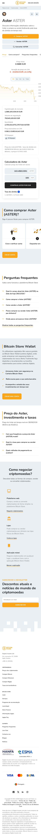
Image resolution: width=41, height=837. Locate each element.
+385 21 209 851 (7, 661)
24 (13, 79)
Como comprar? (14, 55)
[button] (20, 292)
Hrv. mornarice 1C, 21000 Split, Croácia (10, 657)
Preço (4, 55)
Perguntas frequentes (30, 55)
